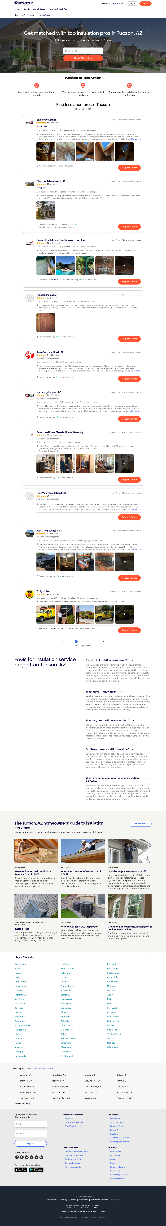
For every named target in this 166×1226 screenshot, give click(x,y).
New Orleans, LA (92, 1086)
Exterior (27, 9)
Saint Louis (66, 1003)
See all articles (140, 823)
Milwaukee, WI (27, 1086)
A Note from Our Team (119, 1138)
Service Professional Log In (76, 1151)
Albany (64, 1012)
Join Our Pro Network (74, 1155)
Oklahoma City (68, 1056)
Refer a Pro (115, 1130)
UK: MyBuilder (115, 1200)
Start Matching (83, 58)
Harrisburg (112, 968)
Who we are (115, 1155)
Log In (132, 3)
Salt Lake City (114, 1021)
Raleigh (64, 1034)
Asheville (65, 1021)
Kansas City (66, 999)
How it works (115, 1151)
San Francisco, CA (61, 1098)
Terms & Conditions (97, 1211)
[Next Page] (103, 641)
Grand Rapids (67, 986)
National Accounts (73, 1167)
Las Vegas (66, 1008)
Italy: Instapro (83, 1200)
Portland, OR (58, 1092)
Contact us (115, 1171)
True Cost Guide (117, 1122)
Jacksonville (20, 1030)
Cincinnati (66, 1043)
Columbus (66, 1051)
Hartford (18, 1016)
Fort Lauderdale (22, 1025)
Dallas (110, 999)
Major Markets (24, 957)
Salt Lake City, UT (92, 1092)
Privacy (69, 1206)
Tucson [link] (30, 15)
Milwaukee (112, 1047)
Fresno (17, 977)
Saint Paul (65, 995)
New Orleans (67, 968)
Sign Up (145, 3)
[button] (45, 151)
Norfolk (110, 1025)
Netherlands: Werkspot (99, 1200)
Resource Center (117, 1126)
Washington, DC (124, 1098)
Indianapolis (20, 1056)
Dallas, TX (121, 1075)
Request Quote (129, 167)
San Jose (18, 1008)
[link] (83, 121)
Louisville (65, 964)
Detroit (64, 981)
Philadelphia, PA (28, 1092)
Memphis (111, 986)
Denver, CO (26, 1081)
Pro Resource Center (74, 1159)
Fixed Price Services (73, 1126)
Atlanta (18, 1047)
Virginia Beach (114, 1034)
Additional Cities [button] (21, 1103)
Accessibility (95, 1207)
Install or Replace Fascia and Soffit (127, 871)
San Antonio (113, 1016)
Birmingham (20, 964)
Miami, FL (121, 1081)
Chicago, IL (90, 1075)
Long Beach (20, 981)
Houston (111, 1012)
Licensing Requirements (120, 1142)
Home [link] (17, 15)
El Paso (110, 1003)
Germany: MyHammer (68, 1200)
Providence (113, 981)
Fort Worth (112, 1008)
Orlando (18, 1038)
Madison (111, 1043)
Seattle (110, 1038)
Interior (18, 9)
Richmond (112, 1030)
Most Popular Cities (22, 1068)
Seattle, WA (90, 1098)
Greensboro (67, 1030)
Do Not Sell (85, 1206)
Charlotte (65, 1025)
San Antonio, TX (124, 1092)
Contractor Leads (72, 1163)
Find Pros (69, 1118)
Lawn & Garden (39, 9)
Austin (110, 995)
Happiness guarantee (119, 1175)
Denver (18, 1012)
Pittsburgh (112, 977)
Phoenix (18, 968)
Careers (113, 1159)
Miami (17, 1034)
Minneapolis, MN (60, 1086)
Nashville (111, 990)
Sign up (30, 1143)
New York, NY (123, 1086)
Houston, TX (58, 1081)
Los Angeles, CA (92, 1081)
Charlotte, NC (59, 1075)
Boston (64, 977)
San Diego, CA (27, 1098)
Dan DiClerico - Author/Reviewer (30, 922)
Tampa (17, 1043)
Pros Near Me (115, 1134)
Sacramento (20, 995)
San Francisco (21, 1003)
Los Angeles (20, 986)
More (51, 9)
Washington (20, 1021)
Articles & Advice (62, 9)
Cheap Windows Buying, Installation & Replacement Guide (130, 928)
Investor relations (117, 1167)
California (76, 1206)
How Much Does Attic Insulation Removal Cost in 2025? (32, 873)
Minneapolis (67, 990)
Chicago (18, 1051)
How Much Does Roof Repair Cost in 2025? (81, 873)
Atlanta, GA (25, 1075)
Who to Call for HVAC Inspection (79, 926)
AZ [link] (23, 15)
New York (65, 1016)
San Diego (19, 999)
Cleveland (66, 1047)
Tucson (17, 973)
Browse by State (43, 1068)
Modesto (18, 990)
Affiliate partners (117, 1179)
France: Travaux (52, 1200)
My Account (115, 1118)
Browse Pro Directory (74, 1122)
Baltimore (65, 973)
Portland (111, 964)
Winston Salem (68, 1038)
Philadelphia (113, 973)
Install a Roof (21, 928)
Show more (136, 139)
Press (112, 1163)
